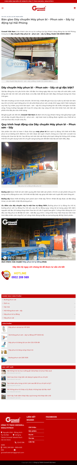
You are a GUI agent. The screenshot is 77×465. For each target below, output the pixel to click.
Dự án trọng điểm (17, 16)
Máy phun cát (9, 318)
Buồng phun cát (10, 299)
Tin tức (3, 16)
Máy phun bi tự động (12, 314)
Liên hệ (31, 442)
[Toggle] (75, 303)
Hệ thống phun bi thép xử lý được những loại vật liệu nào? (29, 389)
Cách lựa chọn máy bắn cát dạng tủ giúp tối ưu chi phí (27, 377)
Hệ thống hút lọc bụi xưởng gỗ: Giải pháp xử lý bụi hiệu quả (29, 371)
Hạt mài (7, 307)
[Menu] (2, 8)
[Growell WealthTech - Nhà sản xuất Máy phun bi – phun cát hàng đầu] (38, 8)
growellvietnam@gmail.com (12, 452)
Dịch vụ (6, 303)
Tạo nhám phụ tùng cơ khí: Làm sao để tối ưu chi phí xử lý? (29, 383)
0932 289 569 (8, 447)
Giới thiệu (32, 427)
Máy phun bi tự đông (32, 262)
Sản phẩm (33, 431)
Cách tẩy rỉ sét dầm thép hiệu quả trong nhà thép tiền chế (29, 396)
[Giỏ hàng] (75, 8)
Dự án (9, 16)
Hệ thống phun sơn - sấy (13, 310)
